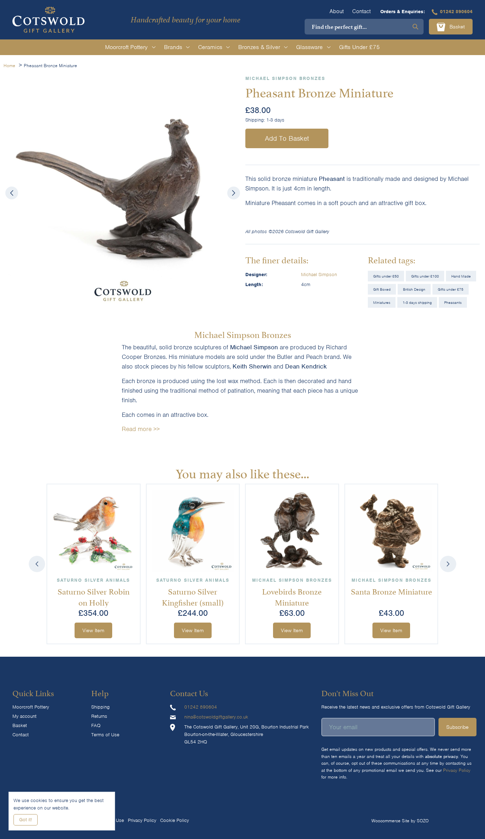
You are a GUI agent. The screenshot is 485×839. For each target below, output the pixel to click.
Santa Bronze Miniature (391, 591)
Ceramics (210, 47)
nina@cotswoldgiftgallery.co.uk (216, 717)
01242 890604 (456, 12)
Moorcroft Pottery (126, 47)
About (336, 11)
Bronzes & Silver (259, 47)
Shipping (100, 707)
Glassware (309, 47)
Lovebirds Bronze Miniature (292, 596)
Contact (361, 11)
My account (24, 716)
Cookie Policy (174, 820)
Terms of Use (105, 735)
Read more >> (141, 429)
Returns (99, 716)
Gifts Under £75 (359, 47)
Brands (173, 47)
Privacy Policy (456, 770)
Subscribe (457, 727)
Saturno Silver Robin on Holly (94, 596)
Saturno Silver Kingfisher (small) (193, 596)
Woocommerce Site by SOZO (400, 821)
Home (9, 66)
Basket (456, 26)
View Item (94, 630)
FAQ (95, 725)
